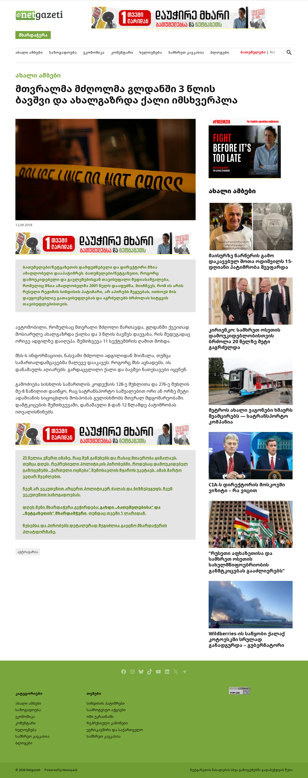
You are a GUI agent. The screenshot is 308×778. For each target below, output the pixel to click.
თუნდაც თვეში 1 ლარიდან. (117, 513)
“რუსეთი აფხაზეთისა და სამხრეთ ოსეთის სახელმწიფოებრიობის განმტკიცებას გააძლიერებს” (247, 562)
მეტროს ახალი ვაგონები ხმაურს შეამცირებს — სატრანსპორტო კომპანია (251, 415)
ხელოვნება (150, 52)
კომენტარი (122, 52)
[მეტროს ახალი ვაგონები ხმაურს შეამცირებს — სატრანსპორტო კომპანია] (251, 381)
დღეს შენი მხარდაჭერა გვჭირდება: (61, 507)
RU (272, 52)
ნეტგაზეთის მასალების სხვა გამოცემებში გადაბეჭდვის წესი (241, 770)
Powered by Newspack (61, 770)
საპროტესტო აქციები (106, 709)
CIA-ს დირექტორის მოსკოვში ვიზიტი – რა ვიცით (247, 487)
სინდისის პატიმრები (106, 703)
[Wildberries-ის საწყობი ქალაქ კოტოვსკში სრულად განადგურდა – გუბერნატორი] (251, 605)
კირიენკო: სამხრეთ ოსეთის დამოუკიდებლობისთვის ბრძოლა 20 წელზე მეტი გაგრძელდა (244, 338)
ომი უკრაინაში (100, 716)
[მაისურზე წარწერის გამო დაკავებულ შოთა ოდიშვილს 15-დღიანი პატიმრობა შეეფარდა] (251, 227)
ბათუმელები (253, 52)
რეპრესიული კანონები (107, 723)
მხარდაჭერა (33, 35)
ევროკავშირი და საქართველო (115, 729)
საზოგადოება (63, 52)
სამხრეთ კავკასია (186, 52)
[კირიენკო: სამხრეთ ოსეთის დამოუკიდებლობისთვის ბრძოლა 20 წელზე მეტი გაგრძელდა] (251, 301)
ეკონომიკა (93, 52)
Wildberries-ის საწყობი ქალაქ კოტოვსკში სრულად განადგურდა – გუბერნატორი (247, 639)
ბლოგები (219, 52)
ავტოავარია (28, 552)
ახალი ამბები (29, 52)
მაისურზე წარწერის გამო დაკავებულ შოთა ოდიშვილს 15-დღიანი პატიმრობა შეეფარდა (251, 261)
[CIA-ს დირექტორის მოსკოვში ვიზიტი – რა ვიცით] (251, 456)
